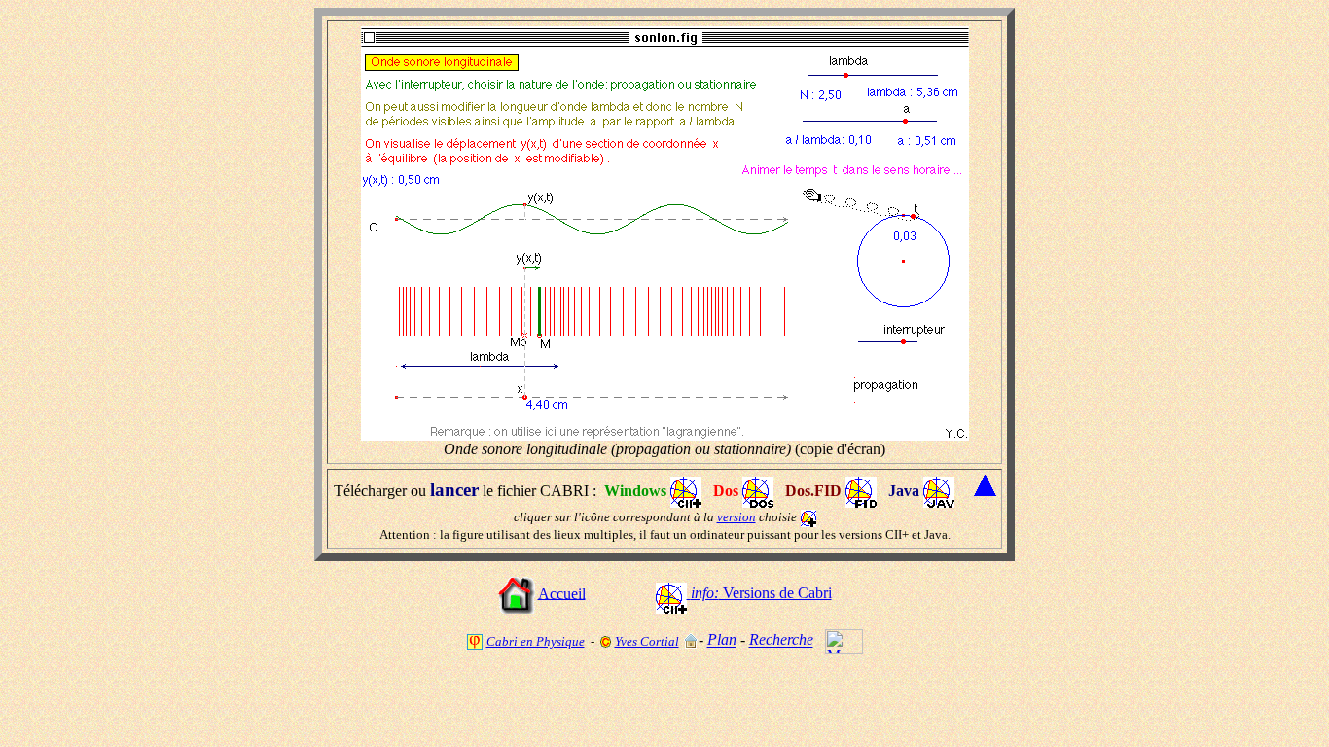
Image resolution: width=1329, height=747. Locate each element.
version (736, 517)
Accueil (562, 593)
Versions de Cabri (761, 593)
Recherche (781, 640)
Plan (721, 640)
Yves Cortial (647, 641)
